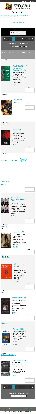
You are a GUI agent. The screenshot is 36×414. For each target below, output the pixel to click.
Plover (2, 292)
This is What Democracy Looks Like (18, 199)
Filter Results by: (18, 30)
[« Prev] (6, 38)
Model (4, 52)
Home (24, 1)
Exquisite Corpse (5, 257)
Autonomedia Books (24, 15)
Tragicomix (18, 100)
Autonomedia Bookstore (17, 408)
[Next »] (31, 38)
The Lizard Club (18, 329)
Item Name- (31, 52)
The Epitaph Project (19, 360)
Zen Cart (31, 408)
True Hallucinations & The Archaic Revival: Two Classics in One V (19, 67)
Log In (31, 1)
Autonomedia (4, 124)
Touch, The (16, 129)
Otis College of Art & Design (8, 355)
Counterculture (5, 17)
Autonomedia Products (11, 15)
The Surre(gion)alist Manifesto (19, 264)
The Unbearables (19, 232)
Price (18, 56)
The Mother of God (19, 298)
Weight (23, 52)
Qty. (18, 52)
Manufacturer (11, 52)
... (25, 38)
